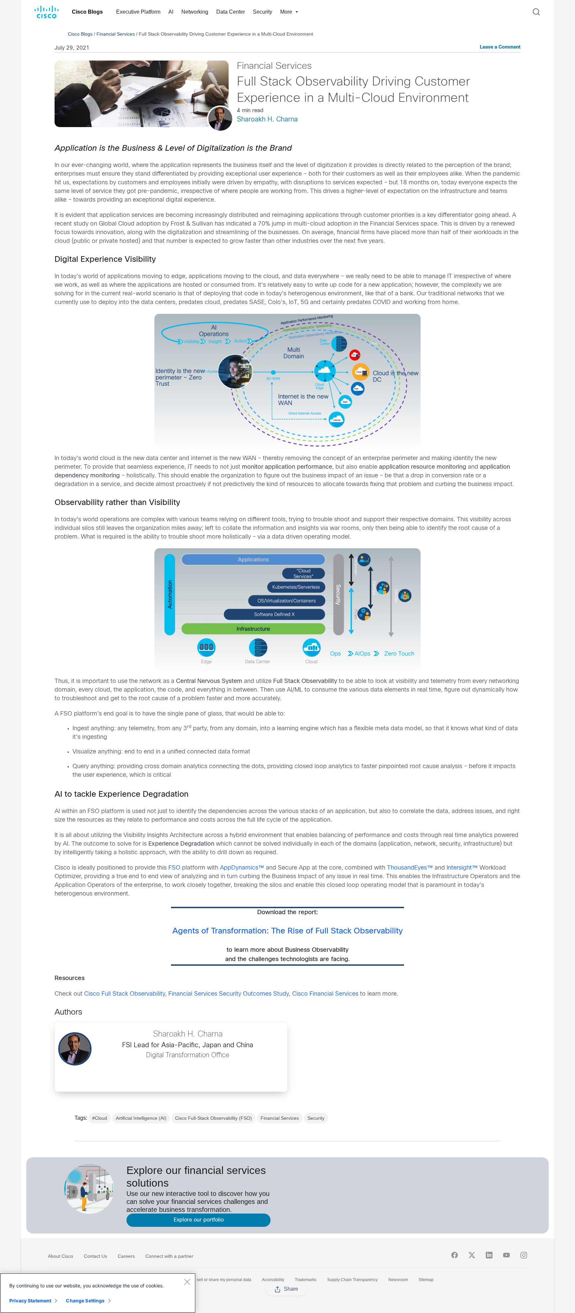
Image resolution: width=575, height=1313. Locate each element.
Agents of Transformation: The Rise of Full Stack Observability (287, 931)
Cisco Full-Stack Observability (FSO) (213, 1118)
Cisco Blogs (87, 12)
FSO (174, 868)
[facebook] (454, 1255)
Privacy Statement (30, 1300)
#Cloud (99, 1118)
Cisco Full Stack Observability (124, 994)
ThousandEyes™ (410, 868)
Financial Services (115, 34)
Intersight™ (462, 868)
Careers (126, 1256)
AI (170, 12)
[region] (98, 1293)
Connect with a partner (169, 1256)
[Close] (187, 1281)
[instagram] (523, 1255)
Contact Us (95, 1256)
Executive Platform (138, 12)
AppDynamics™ (242, 868)
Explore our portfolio (199, 1220)
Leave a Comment (500, 47)
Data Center (230, 12)
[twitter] (472, 1255)
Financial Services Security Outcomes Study (228, 994)
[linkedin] (489, 1255)
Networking (194, 12)
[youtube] (506, 1255)
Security (262, 12)
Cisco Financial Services (325, 994)
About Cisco (60, 1256)
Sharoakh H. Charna (267, 119)
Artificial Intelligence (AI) (141, 1118)
